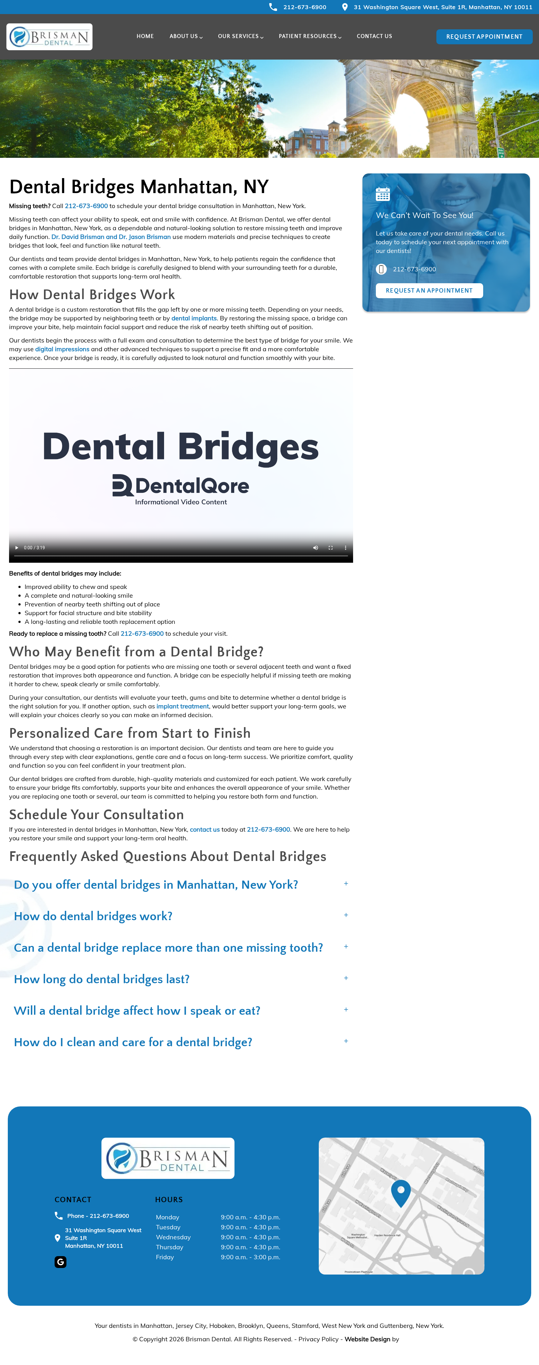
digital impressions (62, 349)
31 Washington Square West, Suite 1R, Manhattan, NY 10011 (443, 7)
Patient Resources (308, 36)
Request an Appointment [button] (429, 290)
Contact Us (374, 36)
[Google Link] (60, 1262)
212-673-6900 (305, 7)
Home (145, 36)
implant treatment (183, 706)
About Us (184, 36)
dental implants (194, 318)
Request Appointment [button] (484, 36)
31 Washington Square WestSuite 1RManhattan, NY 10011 (103, 1238)
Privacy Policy (319, 1339)
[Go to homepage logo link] (168, 1158)
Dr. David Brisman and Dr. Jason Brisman (111, 236)
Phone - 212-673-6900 (98, 1215)
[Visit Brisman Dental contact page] (401, 1206)
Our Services (238, 36)
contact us (205, 829)
